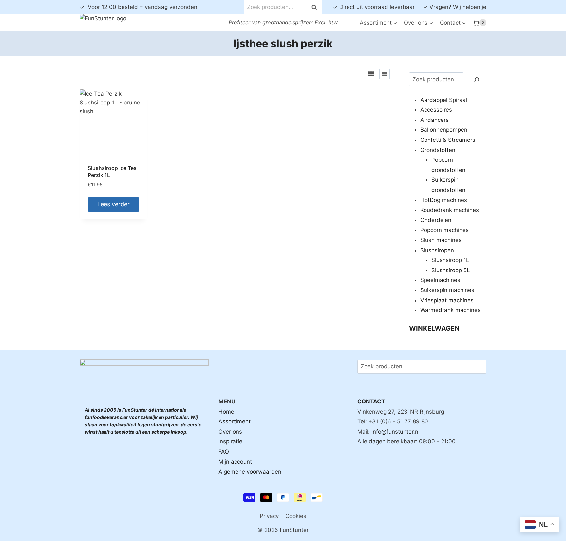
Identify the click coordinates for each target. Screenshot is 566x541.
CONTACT (371, 401)
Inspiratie (230, 441)
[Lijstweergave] (384, 74)
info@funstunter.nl (395, 431)
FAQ (223, 451)
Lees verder (113, 204)
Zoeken (316, 7)
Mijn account (235, 461)
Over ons (230, 431)
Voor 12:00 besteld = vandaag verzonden (138, 7)
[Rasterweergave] (371, 74)
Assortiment (234, 421)
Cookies (295, 516)
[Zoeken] (476, 79)
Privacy (269, 516)
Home (226, 411)
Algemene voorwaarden (249, 471)
